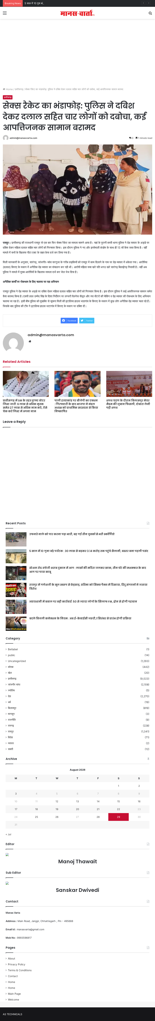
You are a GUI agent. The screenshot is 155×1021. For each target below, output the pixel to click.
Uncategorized (17, 661)
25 (36, 816)
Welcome (13, 999)
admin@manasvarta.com (23, 138)
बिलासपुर (12, 708)
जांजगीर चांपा (14, 684)
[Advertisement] (77, 57)
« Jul (8, 834)
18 (36, 809)
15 (118, 801)
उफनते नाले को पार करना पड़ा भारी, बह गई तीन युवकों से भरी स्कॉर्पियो (72, 534)
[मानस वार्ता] (77, 12)
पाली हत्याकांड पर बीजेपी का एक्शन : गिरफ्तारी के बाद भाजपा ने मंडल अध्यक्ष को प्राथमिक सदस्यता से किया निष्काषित (76, 406)
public (11, 655)
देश (9, 696)
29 (118, 816)
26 (56, 816)
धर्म (9, 702)
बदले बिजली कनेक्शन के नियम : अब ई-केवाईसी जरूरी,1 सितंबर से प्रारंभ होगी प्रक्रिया (80, 618)
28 (98, 816)
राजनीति (12, 719)
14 (98, 801)
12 (57, 801)
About (11, 958)
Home (9, 89)
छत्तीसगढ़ (19, 89)
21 (98, 809)
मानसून (11, 713)
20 (77, 809)
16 (139, 801)
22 (118, 809)
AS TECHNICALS (12, 1014)
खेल (10, 672)
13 (77, 801)
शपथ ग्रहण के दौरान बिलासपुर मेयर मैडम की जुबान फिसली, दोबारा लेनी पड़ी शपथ (128, 404)
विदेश (10, 737)
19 (57, 809)
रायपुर (11, 731)
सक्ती (10, 749)
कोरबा (10, 666)
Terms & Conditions (20, 970)
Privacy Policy (16, 964)
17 (16, 809)
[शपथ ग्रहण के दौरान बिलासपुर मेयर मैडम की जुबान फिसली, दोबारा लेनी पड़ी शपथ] (129, 384)
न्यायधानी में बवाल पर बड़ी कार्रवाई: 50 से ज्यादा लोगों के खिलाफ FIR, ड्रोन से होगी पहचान (83, 601)
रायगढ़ (11, 725)
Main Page (14, 993)
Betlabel (13, 649)
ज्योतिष (11, 690)
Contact (13, 976)
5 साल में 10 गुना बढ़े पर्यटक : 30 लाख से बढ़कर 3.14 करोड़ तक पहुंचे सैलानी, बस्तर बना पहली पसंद (70, 3)
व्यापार (11, 743)
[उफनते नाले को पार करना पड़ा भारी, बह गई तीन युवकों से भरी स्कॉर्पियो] (16, 539)
